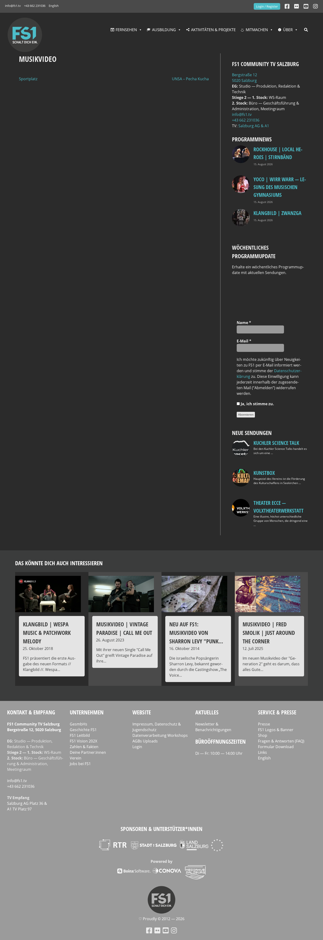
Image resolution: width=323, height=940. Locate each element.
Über (288, 29)
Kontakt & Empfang (31, 712)
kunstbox (264, 472)
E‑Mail (244, 341)
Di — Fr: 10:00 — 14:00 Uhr (219, 753)
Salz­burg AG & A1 (253, 125)
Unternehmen (87, 712)
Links (262, 752)
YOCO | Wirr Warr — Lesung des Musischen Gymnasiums (279, 187)
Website (141, 712)
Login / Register (267, 6)
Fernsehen (126, 29)
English (54, 6)
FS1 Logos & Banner (275, 729)
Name (244, 322)
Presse (264, 724)
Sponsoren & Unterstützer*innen (161, 829)
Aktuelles (206, 712)
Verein (75, 758)
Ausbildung (164, 29)
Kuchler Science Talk (276, 442)
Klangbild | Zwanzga (277, 212)
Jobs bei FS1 (80, 763)
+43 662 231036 (34, 6)
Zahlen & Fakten (84, 746)
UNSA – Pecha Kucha (190, 78)
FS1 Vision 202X (83, 741)
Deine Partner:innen (88, 752)
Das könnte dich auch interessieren (59, 563)
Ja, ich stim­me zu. (257, 403)
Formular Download (276, 746)
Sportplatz (28, 78)
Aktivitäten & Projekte (213, 29)
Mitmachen (257, 29)
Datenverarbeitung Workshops (160, 735)
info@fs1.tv (13, 6)
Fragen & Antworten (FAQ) (281, 741)
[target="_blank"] (315, 6)
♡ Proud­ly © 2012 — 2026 (161, 918)
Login (137, 746)
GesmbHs (78, 724)
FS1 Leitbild (80, 735)
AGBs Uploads (145, 741)
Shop (262, 735)
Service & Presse (277, 712)
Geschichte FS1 (83, 729)
